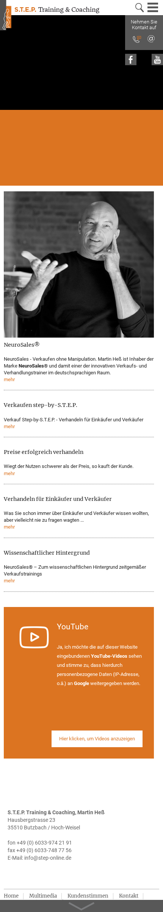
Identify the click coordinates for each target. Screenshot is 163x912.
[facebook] (130, 59)
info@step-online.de (47, 858)
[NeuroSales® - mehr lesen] (79, 265)
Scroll (81, 903)
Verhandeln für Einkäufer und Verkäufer (58, 499)
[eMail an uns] (151, 39)
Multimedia (43, 896)
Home (11, 896)
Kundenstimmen (87, 896)
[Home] (5, 16)
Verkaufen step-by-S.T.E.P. (40, 405)
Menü (153, 7)
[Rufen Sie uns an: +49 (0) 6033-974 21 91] (137, 39)
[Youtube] (157, 59)
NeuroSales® (22, 344)
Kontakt (128, 896)
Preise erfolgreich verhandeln (43, 452)
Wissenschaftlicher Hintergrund (47, 552)
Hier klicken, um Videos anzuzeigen (97, 738)
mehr (9, 379)
